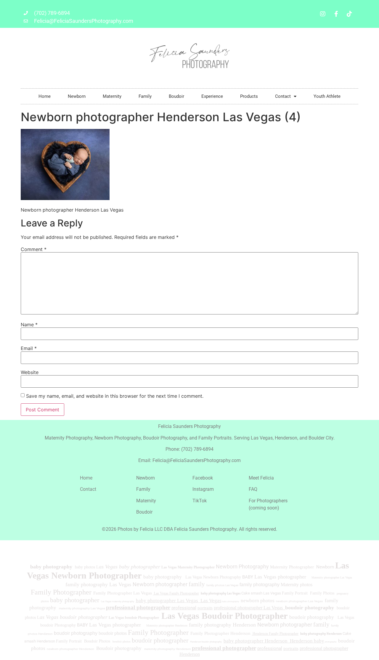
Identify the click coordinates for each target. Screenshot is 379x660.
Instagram (203, 489)
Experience (212, 96)
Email (29, 348)
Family (145, 96)
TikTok (199, 501)
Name (29, 324)
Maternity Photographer (292, 567)
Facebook (202, 478)
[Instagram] (323, 14)
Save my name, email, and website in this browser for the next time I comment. (114, 396)
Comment (33, 249)
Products (249, 96)
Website (29, 372)
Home (44, 96)
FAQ (253, 489)
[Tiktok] (349, 14)
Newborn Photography (242, 566)
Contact (283, 96)
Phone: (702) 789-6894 (189, 449)
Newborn (77, 96)
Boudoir (176, 96)
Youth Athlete (327, 96)
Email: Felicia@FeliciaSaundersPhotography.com (189, 460)
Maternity (112, 96)
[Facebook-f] (336, 14)
